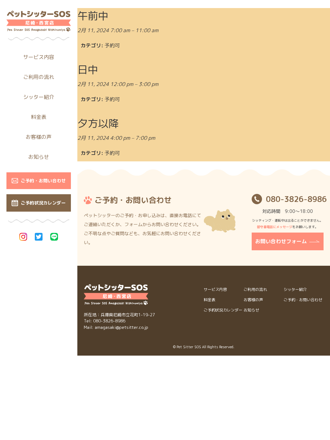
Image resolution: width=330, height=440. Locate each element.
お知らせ (38, 156)
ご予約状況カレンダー (43, 203)
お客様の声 (39, 136)
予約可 (112, 45)
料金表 (38, 116)
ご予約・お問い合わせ (43, 180)
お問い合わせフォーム (281, 241)
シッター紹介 (38, 96)
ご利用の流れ (38, 77)
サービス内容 (38, 57)
